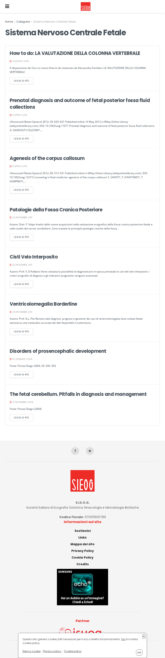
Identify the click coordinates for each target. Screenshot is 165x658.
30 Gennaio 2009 (22, 359)
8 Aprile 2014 (19, 115)
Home (9, 21)
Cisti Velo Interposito (34, 257)
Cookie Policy (82, 557)
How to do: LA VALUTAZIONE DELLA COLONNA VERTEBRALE (75, 53)
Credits (82, 564)
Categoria (23, 21)
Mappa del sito (82, 544)
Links (82, 537)
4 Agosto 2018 (20, 61)
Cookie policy (73, 651)
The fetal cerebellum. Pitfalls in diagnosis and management (78, 394)
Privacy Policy (82, 551)
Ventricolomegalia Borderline (43, 304)
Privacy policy (52, 651)
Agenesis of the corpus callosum (47, 158)
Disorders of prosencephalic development (58, 351)
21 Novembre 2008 (22, 402)
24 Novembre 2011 (22, 217)
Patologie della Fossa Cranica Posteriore (56, 209)
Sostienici (83, 531)
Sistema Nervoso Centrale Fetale (54, 21)
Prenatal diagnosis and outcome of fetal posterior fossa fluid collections (80, 103)
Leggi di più (21, 80)
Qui (123, 639)
